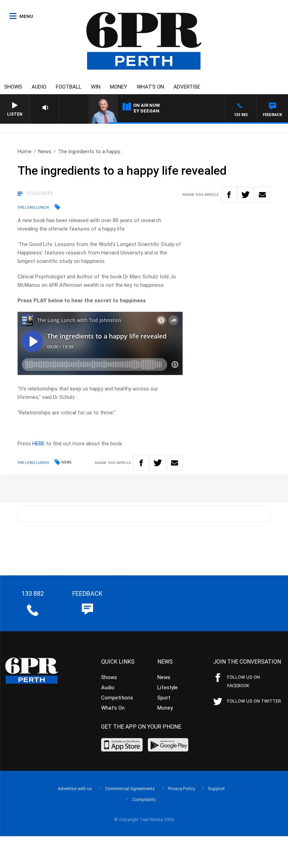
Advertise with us (75, 788)
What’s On (150, 87)
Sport (163, 698)
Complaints (144, 799)
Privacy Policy (181, 788)
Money (118, 87)
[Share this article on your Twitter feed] (246, 194)
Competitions (117, 698)
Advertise (187, 87)
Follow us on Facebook (243, 681)
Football (68, 87)
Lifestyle (167, 687)
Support (216, 788)
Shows (13, 87)
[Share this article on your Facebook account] (229, 194)
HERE (38, 443)
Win (95, 87)
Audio (39, 87)
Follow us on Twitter (254, 701)
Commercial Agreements (130, 788)
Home (25, 151)
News (44, 151)
